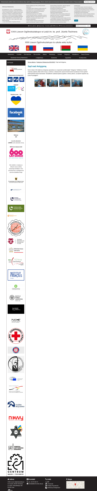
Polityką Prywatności (35, 1)
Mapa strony (41, 25)
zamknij (76, 20)
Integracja (67, 54)
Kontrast (56, 25)
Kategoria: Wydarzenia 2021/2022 (46, 62)
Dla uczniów (37, 54)
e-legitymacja (39, 57)
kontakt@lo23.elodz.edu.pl (35, 483)
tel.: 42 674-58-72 (33, 482)
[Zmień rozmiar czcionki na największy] (52, 25)
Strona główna (32, 25)
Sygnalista (68, 57)
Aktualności (11, 54)
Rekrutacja (52, 54)
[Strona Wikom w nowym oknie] (10, 490)
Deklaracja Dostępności (53, 487)
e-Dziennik (50, 483)
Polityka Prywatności (53, 485)
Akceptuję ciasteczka (89, 1)
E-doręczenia (82, 57)
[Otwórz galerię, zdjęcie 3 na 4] (64, 83)
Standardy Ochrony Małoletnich (19, 57)
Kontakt (60, 54)
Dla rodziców (27, 54)
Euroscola (54, 57)
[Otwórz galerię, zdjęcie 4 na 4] (77, 83)
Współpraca (75, 54)
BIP (48, 482)
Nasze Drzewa (85, 54)
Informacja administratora (66, 25)
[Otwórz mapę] (75, 484)
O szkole (19, 54)
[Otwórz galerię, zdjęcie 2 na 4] (52, 83)
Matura (45, 54)
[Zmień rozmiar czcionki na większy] (50, 25)
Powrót (11, 62)
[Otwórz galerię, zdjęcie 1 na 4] (40, 83)
